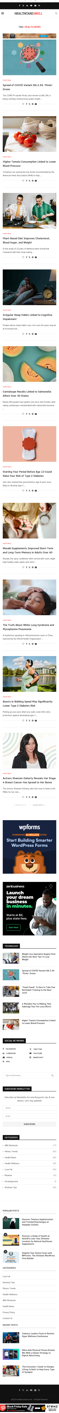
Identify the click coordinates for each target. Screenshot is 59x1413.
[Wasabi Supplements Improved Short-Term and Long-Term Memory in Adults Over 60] (29, 521)
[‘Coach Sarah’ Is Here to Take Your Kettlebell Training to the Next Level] (11, 991)
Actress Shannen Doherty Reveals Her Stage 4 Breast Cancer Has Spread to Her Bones (29, 780)
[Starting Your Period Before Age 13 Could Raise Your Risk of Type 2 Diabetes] (29, 444)
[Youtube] (31, 5)
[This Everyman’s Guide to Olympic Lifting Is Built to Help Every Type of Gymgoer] (11, 1370)
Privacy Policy (9, 1312)
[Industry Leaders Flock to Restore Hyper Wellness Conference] (11, 1337)
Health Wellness (30, 1163)
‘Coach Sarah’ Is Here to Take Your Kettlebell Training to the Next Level (38, 990)
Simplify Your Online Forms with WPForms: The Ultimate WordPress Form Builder (38, 1256)
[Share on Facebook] (26, 104)
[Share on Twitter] (29, 104)
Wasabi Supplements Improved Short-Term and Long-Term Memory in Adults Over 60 (28, 550)
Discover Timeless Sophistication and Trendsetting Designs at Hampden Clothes (37, 1222)
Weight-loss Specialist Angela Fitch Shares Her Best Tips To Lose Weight (38, 957)
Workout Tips (30, 1187)
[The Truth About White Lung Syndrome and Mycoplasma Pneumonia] (29, 597)
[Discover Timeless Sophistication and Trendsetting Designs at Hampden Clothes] (11, 1223)
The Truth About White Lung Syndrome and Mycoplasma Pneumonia (28, 627)
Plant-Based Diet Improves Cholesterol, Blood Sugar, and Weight (26, 240)
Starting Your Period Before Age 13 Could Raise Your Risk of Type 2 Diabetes (27, 474)
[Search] (56, 13)
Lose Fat (30, 1169)
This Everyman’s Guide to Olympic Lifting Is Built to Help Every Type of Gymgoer (38, 1369)
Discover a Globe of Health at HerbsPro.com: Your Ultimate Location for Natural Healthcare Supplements (37, 1240)
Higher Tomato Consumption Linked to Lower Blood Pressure (38, 1021)
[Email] (35, 5)
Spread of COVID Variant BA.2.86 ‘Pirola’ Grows (38, 972)
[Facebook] (19, 5)
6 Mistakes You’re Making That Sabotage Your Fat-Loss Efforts (36, 1005)
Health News (30, 1157)
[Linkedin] (27, 5)
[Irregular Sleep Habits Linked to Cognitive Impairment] (29, 287)
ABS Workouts (30, 1145)
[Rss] (39, 5)
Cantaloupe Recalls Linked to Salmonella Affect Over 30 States (27, 394)
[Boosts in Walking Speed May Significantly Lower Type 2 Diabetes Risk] (29, 674)
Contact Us (7, 1318)
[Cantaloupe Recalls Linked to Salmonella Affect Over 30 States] (29, 364)
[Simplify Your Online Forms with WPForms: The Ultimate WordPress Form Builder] (11, 1257)
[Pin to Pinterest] (32, 104)
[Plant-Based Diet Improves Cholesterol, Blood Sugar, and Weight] (29, 211)
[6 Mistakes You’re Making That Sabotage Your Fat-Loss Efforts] (11, 1008)
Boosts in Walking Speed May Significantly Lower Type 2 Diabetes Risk (28, 703)
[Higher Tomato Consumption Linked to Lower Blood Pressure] (29, 134)
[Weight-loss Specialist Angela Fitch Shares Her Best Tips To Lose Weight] (11, 958)
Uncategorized (30, 1181)
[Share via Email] (36, 104)
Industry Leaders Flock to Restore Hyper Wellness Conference (38, 1335)
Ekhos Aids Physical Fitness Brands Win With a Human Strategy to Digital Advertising (38, 1353)
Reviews (30, 1175)
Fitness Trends (30, 1151)
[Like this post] (23, 104)
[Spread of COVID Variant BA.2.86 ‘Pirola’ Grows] (29, 57)
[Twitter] (23, 5)
